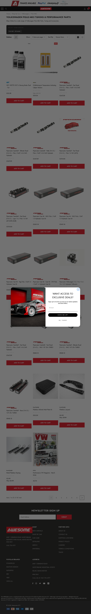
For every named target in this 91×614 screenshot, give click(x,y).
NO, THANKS (63, 320)
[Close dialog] (78, 289)
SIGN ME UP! (63, 315)
